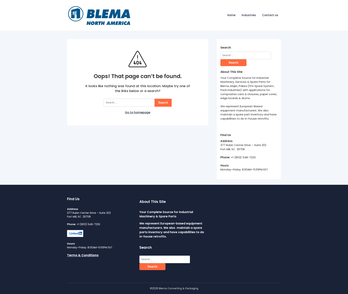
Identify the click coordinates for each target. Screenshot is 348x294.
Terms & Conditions (83, 255)
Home (231, 15)
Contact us (270, 15)
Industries (249, 15)
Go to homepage (137, 112)
